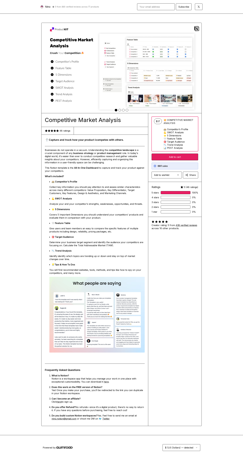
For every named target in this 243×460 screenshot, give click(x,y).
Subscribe (183, 6)
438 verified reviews (186, 225)
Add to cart (175, 157)
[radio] (175, 134)
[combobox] (167, 175)
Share (192, 175)
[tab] (116, 110)
